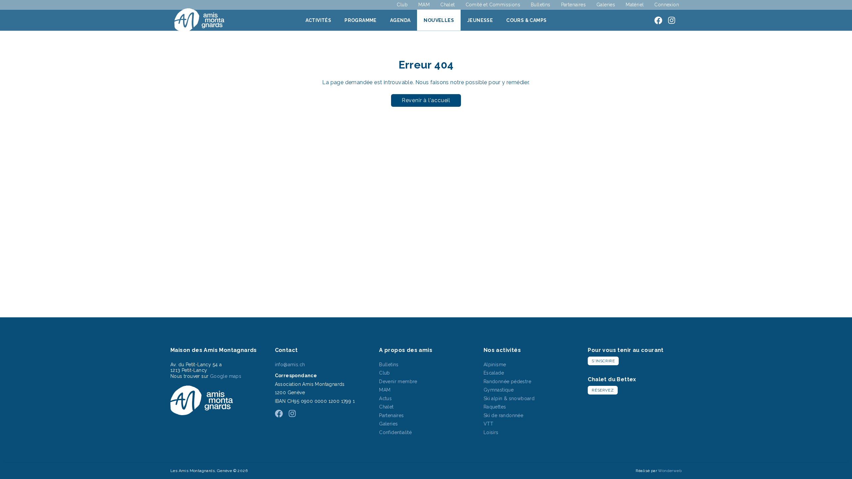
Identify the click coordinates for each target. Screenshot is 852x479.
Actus (385, 398)
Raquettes (495, 406)
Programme (360, 20)
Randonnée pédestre (507, 381)
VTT (488, 423)
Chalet (447, 4)
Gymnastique (499, 390)
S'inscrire (603, 361)
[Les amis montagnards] (199, 20)
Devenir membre (398, 381)
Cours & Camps (526, 20)
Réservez (603, 390)
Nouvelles (439, 20)
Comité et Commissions (493, 4)
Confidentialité (395, 432)
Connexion (666, 4)
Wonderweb (670, 470)
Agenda (400, 20)
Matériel (635, 4)
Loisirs (491, 432)
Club (402, 4)
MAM (424, 4)
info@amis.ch (290, 364)
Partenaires (573, 4)
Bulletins (540, 4)
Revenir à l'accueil (426, 100)
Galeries (605, 4)
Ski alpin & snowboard (509, 398)
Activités (318, 20)
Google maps (225, 376)
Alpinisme (495, 364)
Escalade (494, 373)
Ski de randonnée (503, 415)
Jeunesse (480, 20)
